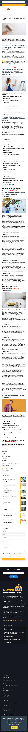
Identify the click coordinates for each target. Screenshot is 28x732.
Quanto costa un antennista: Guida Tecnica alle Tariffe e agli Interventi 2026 (14, 629)
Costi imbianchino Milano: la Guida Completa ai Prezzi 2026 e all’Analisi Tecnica (14, 633)
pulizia (3, 60)
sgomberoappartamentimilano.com (14, 620)
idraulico (4, 61)
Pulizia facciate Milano (8, 636)
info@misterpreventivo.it (8, 690)
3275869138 (13, 67)
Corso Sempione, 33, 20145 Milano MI (10, 685)
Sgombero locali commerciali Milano (12, 639)
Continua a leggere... (20, 556)
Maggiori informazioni (14, 724)
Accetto (14, 727)
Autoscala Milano (7, 642)
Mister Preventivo (13, 18)
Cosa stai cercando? (13, 569)
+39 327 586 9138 (5, 465)
